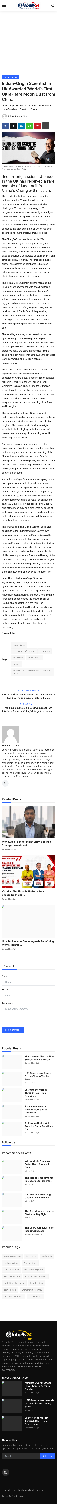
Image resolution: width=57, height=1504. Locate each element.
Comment (7, 1002)
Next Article (26, 704)
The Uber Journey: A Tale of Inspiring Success (39, 1229)
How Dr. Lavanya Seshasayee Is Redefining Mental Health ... (28, 943)
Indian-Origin (19, 644)
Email (5, 989)
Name (5, 976)
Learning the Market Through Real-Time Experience (36, 1092)
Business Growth (12, 1276)
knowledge (18, 657)
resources (45, 651)
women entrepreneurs (36, 1276)
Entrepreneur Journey (32, 1289)
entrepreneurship (12, 1256)
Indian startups (11, 1263)
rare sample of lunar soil (24, 651)
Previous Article (30, 690)
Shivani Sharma (10, 745)
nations (16, 663)
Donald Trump (35, 1296)
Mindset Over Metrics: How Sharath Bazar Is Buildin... (39, 1058)
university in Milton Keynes (24, 220)
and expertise (34, 657)
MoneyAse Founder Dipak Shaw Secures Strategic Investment (26, 843)
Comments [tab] (9, 965)
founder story (36, 1283)
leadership (47, 1256)
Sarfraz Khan (7, 849)
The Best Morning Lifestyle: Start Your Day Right (39, 1213)
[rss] (5, 1472)
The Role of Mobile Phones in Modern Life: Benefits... (39, 1179)
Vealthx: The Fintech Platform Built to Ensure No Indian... (24, 893)
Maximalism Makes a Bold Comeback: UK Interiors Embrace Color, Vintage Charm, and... (28, 709)
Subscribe (47, 1456)
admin (27, 1171)
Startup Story (30, 1263)
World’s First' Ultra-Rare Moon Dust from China (32, 672)
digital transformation (14, 1283)
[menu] (4, 5)
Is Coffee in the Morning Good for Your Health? (38, 1196)
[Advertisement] (28, 45)
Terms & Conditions (12, 1495)
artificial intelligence (33, 1269)
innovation (31, 1256)
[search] (53, 5)
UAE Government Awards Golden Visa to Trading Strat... (38, 1076)
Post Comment (12, 1029)
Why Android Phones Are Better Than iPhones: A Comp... (38, 1164)
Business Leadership (13, 1296)
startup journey (11, 1269)
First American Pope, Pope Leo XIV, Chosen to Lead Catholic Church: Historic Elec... (28, 696)
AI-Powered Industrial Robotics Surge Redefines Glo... (39, 1126)
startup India (10, 1289)
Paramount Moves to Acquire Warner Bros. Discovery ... (36, 1109)
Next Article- (8, 633)
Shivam (28, 1083)
